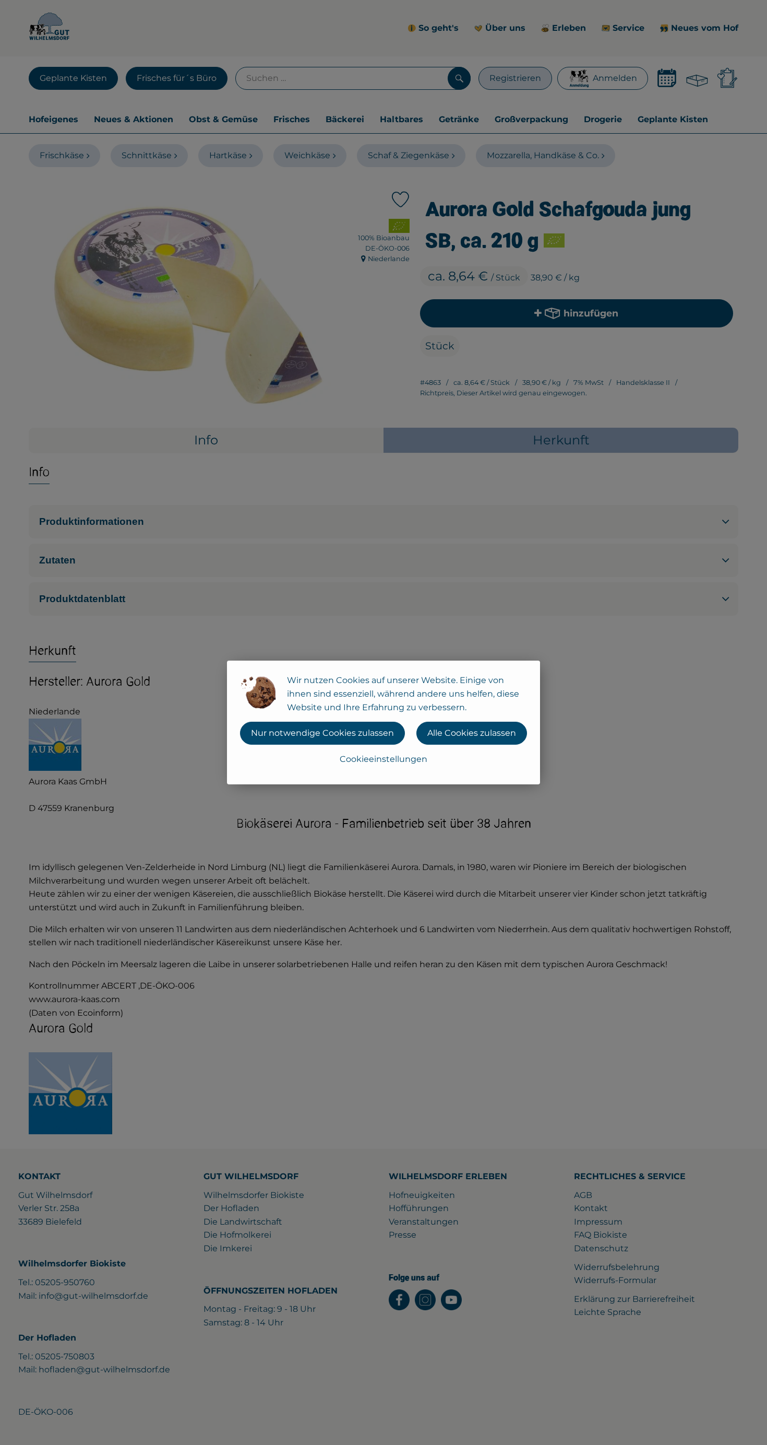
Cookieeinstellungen (383, 759)
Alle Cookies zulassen (471, 733)
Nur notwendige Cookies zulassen (322, 733)
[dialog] (383, 722)
